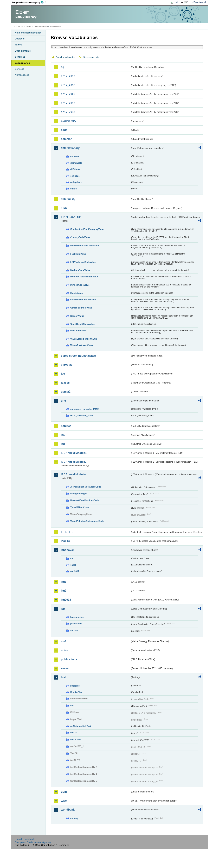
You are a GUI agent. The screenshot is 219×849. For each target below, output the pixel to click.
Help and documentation (28, 32)
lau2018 (66, 599)
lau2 (63, 590)
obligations (76, 182)
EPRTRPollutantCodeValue (84, 245)
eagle (73, 565)
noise (64, 650)
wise (64, 800)
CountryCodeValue (80, 237)
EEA (29, 2)
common (66, 139)
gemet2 (65, 391)
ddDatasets (76, 163)
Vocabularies (22, 62)
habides (66, 425)
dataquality (68, 199)
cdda (64, 129)
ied (63, 443)
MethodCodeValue (79, 285)
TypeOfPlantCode (79, 507)
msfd (64, 641)
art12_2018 (68, 85)
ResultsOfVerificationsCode (84, 500)
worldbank (68, 809)
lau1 (63, 581)
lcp (63, 608)
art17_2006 (68, 94)
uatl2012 (74, 571)
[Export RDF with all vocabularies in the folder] (199, 148)
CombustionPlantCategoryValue (87, 229)
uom (64, 791)
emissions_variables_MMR (84, 409)
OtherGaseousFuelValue (83, 299)
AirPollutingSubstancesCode (85, 486)
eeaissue (75, 176)
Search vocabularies (65, 57)
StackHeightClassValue (82, 324)
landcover (67, 550)
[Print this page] (183, 2)
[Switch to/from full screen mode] (187, 2)
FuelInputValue (78, 254)
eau (72, 705)
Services (19, 68)
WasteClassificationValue (83, 339)
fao (63, 373)
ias (63, 435)
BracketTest (76, 692)
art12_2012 (68, 76)
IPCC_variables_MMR (81, 415)
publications (69, 659)
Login (176, 2)
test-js (73, 732)
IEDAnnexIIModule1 (74, 452)
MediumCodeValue (80, 270)
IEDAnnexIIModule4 (74, 474)
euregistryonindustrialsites (78, 355)
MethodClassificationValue (84, 276)
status (73, 188)
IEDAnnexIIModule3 (74, 461)
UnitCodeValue (78, 330)
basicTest (75, 685)
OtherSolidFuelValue (81, 307)
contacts (74, 156)
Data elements (23, 50)
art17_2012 (68, 103)
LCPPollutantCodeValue (83, 262)
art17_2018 (68, 112)
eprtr (64, 208)
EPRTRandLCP (71, 217)
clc (71, 558)
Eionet (28, 26)
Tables (18, 44)
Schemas (20, 56)
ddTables (75, 169)
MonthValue (76, 293)
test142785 (75, 739)
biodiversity (68, 121)
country (74, 818)
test (63, 677)
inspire (65, 540)
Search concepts (91, 57)
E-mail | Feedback (25, 839)
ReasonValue (77, 316)
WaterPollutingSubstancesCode (87, 521)
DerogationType (78, 493)
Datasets (19, 38)
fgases (65, 382)
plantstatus (76, 623)
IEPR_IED (67, 532)
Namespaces (22, 74)
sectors (74, 630)
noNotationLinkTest (80, 726)
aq (62, 67)
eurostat (66, 364)
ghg (63, 400)
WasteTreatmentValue (81, 345)
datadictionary (70, 148)
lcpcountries (76, 617)
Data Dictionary (41, 26)
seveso (65, 668)
